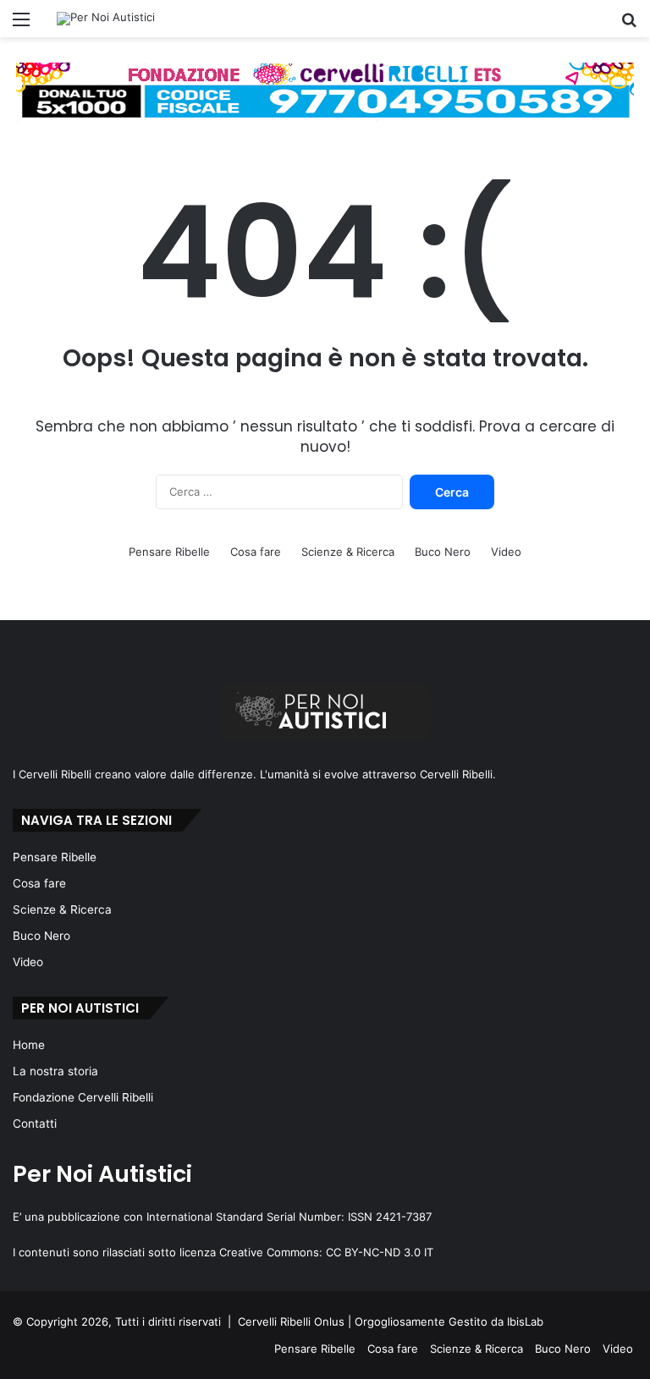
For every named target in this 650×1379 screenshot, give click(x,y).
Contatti (35, 1123)
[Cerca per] (628, 25)
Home (29, 1045)
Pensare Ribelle (169, 551)
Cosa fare (255, 551)
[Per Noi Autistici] (106, 18)
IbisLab (525, 1321)
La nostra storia (55, 1071)
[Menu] (21, 25)
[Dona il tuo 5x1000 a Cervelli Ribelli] (325, 91)
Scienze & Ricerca (347, 551)
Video (506, 551)
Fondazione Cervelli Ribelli (83, 1097)
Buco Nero (443, 551)
